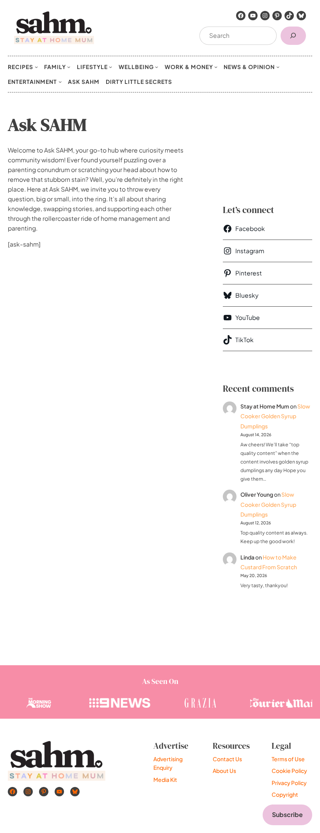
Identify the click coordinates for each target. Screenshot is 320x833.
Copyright (285, 794)
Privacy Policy (289, 782)
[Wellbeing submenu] (156, 66)
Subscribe (287, 814)
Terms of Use (288, 758)
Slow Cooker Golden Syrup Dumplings (275, 416)
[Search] (293, 36)
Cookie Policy (289, 770)
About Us (224, 770)
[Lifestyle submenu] (110, 66)
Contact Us (227, 758)
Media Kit (165, 779)
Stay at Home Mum (264, 406)
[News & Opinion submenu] (277, 66)
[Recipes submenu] (36, 66)
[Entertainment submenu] (60, 81)
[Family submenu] (68, 66)
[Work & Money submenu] (215, 66)
